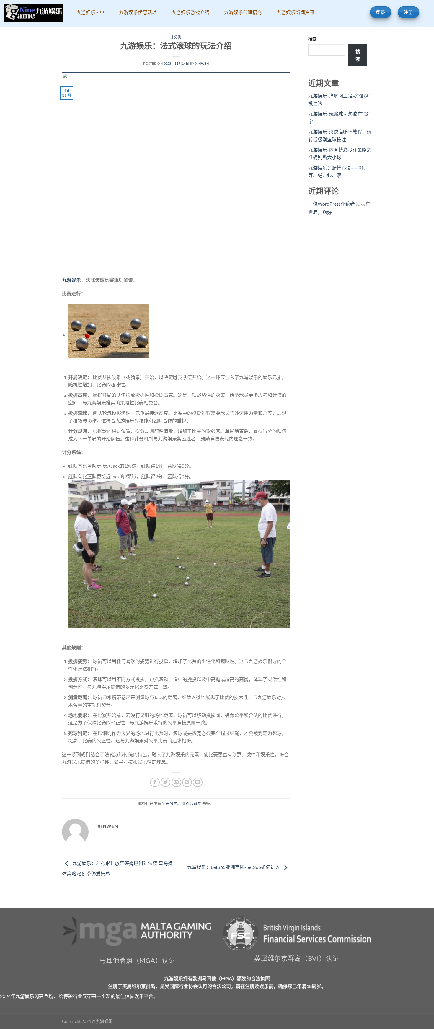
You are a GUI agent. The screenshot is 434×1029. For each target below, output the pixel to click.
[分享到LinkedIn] (198, 782)
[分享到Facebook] (155, 782)
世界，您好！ (322, 212)
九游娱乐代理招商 (243, 12)
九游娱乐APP (90, 12)
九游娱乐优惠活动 (138, 12)
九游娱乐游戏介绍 (190, 12)
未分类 (176, 37)
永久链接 (193, 803)
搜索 (312, 38)
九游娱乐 (71, 280)
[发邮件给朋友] (176, 782)
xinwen (202, 63)
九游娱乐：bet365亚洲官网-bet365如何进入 (234, 867)
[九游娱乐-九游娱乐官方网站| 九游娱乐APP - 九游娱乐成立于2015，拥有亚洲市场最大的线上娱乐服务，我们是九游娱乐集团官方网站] (33, 13)
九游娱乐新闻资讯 (295, 12)
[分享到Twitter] (165, 782)
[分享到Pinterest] (187, 782)
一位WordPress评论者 (331, 204)
